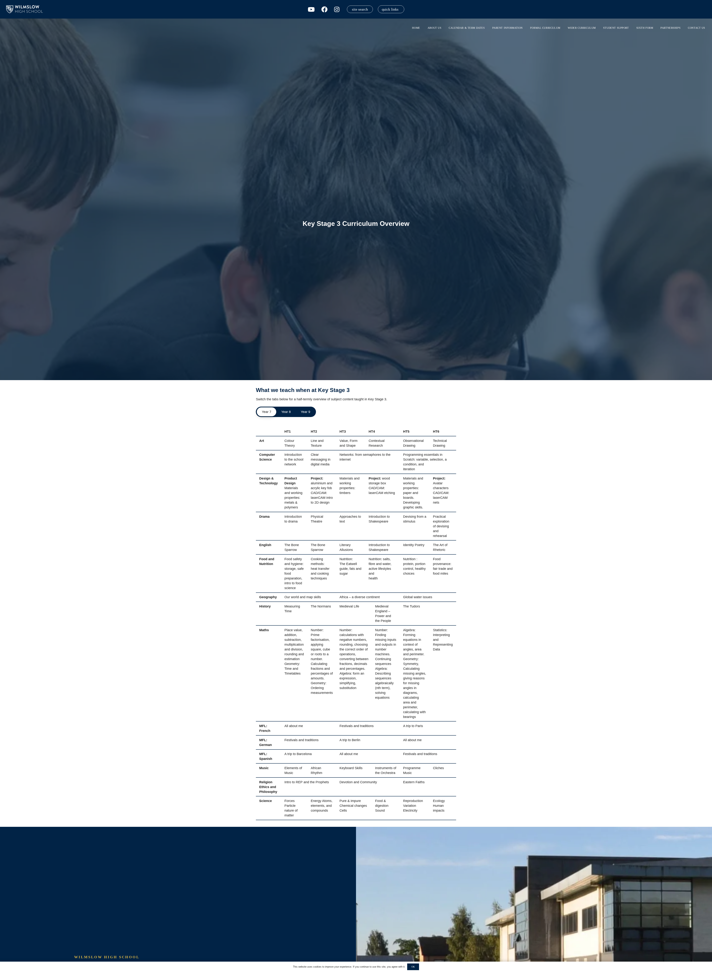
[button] (391, 9)
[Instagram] (336, 9)
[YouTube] (311, 9)
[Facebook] (324, 9)
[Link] (25, 9)
